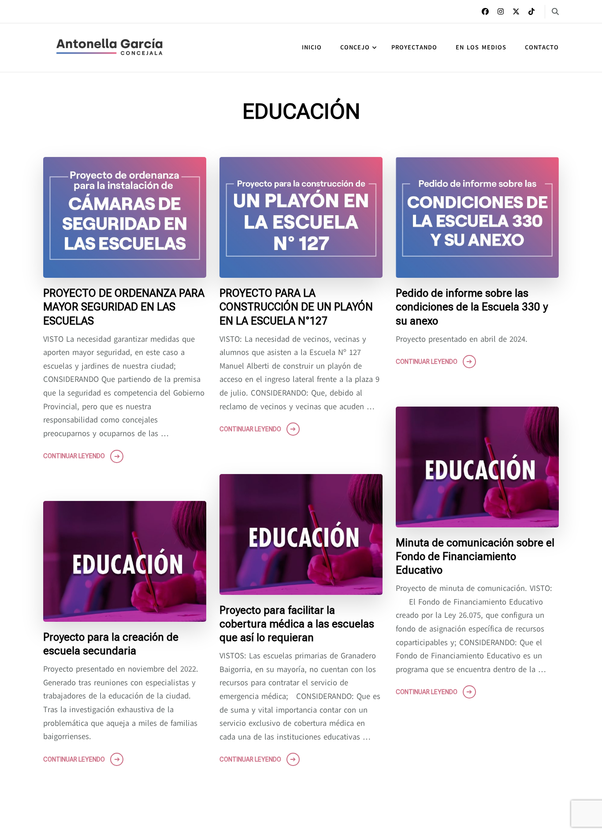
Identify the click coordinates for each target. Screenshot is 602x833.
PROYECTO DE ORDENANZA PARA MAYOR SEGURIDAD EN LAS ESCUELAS (123, 307)
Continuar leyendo (74, 455)
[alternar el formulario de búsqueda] (555, 11)
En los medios (481, 47)
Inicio (312, 47)
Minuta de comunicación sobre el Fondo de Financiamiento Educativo (475, 556)
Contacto (542, 47)
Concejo (355, 47)
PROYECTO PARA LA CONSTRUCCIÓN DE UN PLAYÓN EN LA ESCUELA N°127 (296, 307)
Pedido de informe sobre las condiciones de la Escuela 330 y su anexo (472, 307)
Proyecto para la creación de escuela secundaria (110, 644)
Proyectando (414, 47)
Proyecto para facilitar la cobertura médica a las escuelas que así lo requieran (296, 624)
